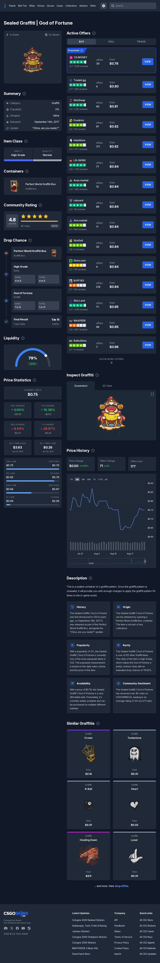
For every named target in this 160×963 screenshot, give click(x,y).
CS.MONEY (80, 57)
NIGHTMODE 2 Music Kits (85, 948)
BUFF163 (79, 280)
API (116, 920)
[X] (13, 928)
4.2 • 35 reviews (77, 129)
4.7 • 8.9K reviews (79, 66)
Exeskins (79, 120)
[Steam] (30, 928)
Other (93, 5)
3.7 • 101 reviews (77, 269)
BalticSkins (80, 340)
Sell (111, 41)
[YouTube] (24, 928)
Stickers (83, 5)
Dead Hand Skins (81, 954)
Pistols (12, 5)
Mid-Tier (22, 5)
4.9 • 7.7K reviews (78, 169)
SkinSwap (79, 100)
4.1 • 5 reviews (76, 349)
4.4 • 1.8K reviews (78, 189)
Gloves (50, 5)
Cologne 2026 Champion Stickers (89, 937)
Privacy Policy (121, 942)
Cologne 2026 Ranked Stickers (88, 920)
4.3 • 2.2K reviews (78, 109)
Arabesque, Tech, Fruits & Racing (89, 925)
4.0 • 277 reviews (78, 149)
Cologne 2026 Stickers (84, 942)
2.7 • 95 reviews (77, 289)
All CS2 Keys (146, 937)
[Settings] (103, 6)
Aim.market (80, 220)
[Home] (6, 5)
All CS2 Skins (146, 920)
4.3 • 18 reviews (77, 209)
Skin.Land (79, 300)
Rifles (32, 5)
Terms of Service (123, 937)
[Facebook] (18, 928)
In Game (14, 34)
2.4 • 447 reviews (78, 329)
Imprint (117, 954)
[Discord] (7, 928)
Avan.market (81, 180)
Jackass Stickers (81, 931)
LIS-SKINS (80, 160)
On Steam (54, 34)
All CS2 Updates (148, 954)
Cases (60, 5)
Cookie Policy (121, 948)
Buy (81, 41)
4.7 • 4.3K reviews (78, 309)
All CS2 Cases (147, 931)
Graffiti (55, 103)
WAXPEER (79, 320)
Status (117, 931)
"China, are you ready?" (45, 128)
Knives (41, 5)
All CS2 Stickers (148, 925)
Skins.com (80, 260)
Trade (141, 41)
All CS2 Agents (147, 942)
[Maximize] (152, 394)
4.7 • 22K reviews (78, 89)
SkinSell (78, 240)
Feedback (119, 925)
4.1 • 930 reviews (78, 229)
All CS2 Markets (148, 948)
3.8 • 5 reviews (76, 249)
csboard (78, 200)
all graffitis (121, 886)
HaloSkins (79, 140)
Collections (71, 5)
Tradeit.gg (80, 80)
